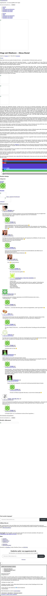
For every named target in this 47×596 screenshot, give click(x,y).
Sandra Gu (10, 334)
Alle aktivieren (4, 593)
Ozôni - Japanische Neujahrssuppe (13, 196)
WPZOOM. (25, 547)
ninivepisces (10, 210)
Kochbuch (18, 55)
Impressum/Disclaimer (6, 545)
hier (18, 156)
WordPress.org (5, 542)
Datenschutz (4, 544)
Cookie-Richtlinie (16, 590)
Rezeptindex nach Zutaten (7, 11)
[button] (5, 159)
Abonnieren (43, 519)
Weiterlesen (24, 559)
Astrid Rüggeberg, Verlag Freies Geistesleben (24, 277)
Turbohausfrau (11, 354)
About (3, 8)
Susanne (6, 55)
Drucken (1, 182)
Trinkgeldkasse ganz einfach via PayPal (8, 533)
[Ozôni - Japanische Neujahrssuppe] (3, 196)
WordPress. (8, 547)
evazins (9, 234)
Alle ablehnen (10, 593)
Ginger (9, 313)
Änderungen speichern (18, 593)
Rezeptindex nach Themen (7, 10)
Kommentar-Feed (5, 540)
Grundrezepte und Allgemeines (8, 9)
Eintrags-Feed (5, 539)
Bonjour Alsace (11, 293)
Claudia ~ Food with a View (13, 398)
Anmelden (4, 538)
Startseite (4, 7)
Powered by (9, 594)
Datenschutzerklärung (6, 527)
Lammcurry (17, 144)
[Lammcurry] (8, 201)
